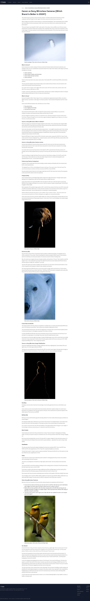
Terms (87, 591)
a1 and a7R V (61, 447)
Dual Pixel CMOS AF (31, 268)
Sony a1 (56, 117)
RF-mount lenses (29, 147)
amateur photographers (57, 156)
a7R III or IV (26, 351)
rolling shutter (31, 179)
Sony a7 (48, 113)
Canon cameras (28, 72)
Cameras (14, 2)
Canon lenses (27, 74)
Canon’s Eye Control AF (57, 171)
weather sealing (62, 567)
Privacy (87, 589)
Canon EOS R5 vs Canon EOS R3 (48, 168)
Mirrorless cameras (26, 123)
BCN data (32, 93)
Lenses (19, 2)
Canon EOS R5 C (27, 465)
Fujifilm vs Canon (63, 574)
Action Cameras (25, 2)
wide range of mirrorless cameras (29, 30)
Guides (30, 2)
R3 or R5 (34, 562)
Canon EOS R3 (25, 85)
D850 (23, 183)
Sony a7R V (48, 151)
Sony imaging (27, 107)
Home (23, 8)
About (87, 587)
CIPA (62, 489)
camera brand (58, 23)
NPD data (33, 89)
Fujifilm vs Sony (56, 574)
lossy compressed (31, 339)
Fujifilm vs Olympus (26, 576)
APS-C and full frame (54, 79)
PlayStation (58, 99)
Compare (9, 2)
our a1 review (64, 117)
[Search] (88, 2)
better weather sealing (53, 409)
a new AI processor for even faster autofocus (49, 264)
